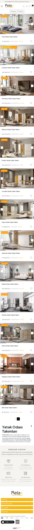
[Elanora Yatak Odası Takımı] (17, 117)
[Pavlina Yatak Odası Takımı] (17, 302)
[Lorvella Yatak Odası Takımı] (17, 178)
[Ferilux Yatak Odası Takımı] (17, 148)
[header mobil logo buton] (9, 6)
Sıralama (20, 11)
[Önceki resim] (2, 24)
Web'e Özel (6, 47)
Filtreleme (13, 11)
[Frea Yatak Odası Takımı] (17, 24)
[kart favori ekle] (31, 41)
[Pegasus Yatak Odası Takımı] (17, 364)
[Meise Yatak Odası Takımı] (17, 271)
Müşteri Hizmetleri (7, 503)
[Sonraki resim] (32, 24)
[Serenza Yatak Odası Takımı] (17, 240)
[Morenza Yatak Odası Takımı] (17, 86)
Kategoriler (5, 507)
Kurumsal (4, 499)
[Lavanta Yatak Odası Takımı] (17, 55)
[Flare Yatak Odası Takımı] (17, 209)
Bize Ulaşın (5, 511)
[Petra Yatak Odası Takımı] (17, 333)
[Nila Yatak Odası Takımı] (17, 395)
